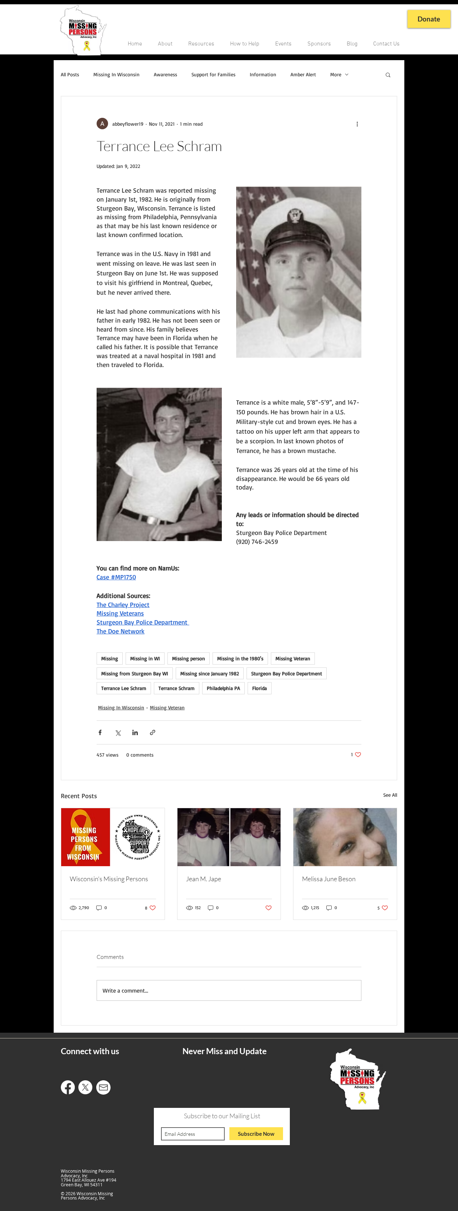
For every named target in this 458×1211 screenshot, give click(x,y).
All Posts (70, 74)
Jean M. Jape (203, 879)
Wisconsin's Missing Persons (109, 879)
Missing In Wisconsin (116, 74)
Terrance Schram (177, 688)
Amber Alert (303, 74)
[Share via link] (152, 732)
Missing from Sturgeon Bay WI (134, 673)
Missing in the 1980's (240, 658)
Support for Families (213, 74)
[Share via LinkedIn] (135, 732)
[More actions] (357, 123)
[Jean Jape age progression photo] (229, 837)
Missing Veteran (293, 658)
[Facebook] (68, 1087)
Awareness (165, 74)
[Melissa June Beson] (345, 837)
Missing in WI (145, 658)
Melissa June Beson (329, 879)
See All (390, 795)
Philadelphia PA (223, 688)
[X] (85, 1087)
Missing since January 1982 (209, 673)
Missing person (188, 658)
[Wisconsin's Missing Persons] (113, 837)
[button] (388, 74)
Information (263, 74)
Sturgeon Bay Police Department (286, 673)
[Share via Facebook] (100, 732)
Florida (259, 688)
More (335, 74)
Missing (109, 658)
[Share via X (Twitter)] (117, 732)
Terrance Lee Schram (123, 688)
